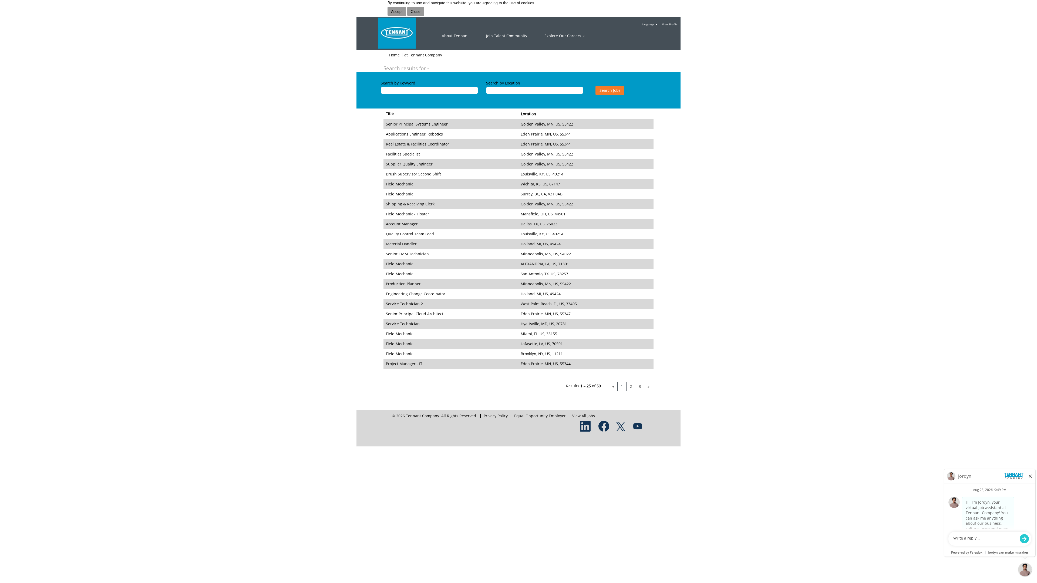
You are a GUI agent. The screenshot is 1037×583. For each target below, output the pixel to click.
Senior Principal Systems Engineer (417, 124)
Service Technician (403, 323)
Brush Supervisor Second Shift (413, 174)
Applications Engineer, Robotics (414, 134)
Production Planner (403, 283)
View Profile (670, 24)
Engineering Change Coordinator (415, 293)
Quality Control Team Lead (410, 233)
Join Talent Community (506, 35)
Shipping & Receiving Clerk (410, 203)
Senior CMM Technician (407, 253)
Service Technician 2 (404, 303)
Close (415, 11)
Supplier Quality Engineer (409, 164)
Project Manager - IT (404, 363)
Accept (397, 11)
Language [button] (648, 24)
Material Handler (401, 243)
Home (394, 54)
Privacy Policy (496, 415)
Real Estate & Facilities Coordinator (417, 144)
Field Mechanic (399, 184)
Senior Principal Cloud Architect (414, 313)
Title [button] (390, 113)
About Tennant (455, 35)
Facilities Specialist (403, 154)
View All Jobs (583, 415)
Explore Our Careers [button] (563, 35)
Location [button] (528, 113)
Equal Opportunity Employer (540, 415)
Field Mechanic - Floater (407, 213)
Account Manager (402, 223)
